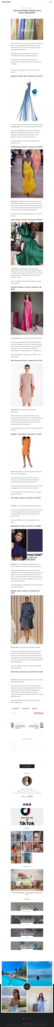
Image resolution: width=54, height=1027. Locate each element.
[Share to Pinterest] (40, 713)
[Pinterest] (27, 804)
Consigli (30, 8)
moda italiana (25, 708)
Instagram (25, 43)
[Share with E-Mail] (42, 713)
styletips (34, 708)
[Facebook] (24, 804)
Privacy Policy (29, 1023)
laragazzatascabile (6, 2)
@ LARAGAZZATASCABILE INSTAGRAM (27, 986)
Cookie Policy (24, 1023)
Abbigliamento (25, 8)
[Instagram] (30, 804)
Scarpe (27, 937)
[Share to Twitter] (37, 713)
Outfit (27, 950)
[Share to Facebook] (35, 713)
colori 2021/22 (15, 708)
